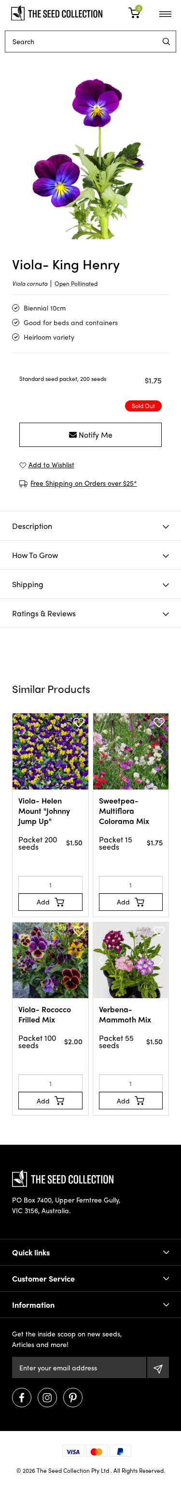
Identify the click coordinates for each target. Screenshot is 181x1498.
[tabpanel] (90, 148)
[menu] (166, 41)
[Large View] (90, 148)
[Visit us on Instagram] (47, 1397)
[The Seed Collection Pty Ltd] (56, 11)
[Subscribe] (158, 1367)
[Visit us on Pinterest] (73, 1397)
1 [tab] (91, 222)
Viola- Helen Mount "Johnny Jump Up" (44, 810)
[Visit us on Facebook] (21, 1397)
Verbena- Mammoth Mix (125, 1014)
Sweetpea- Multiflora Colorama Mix (124, 810)
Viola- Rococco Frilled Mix (44, 1014)
